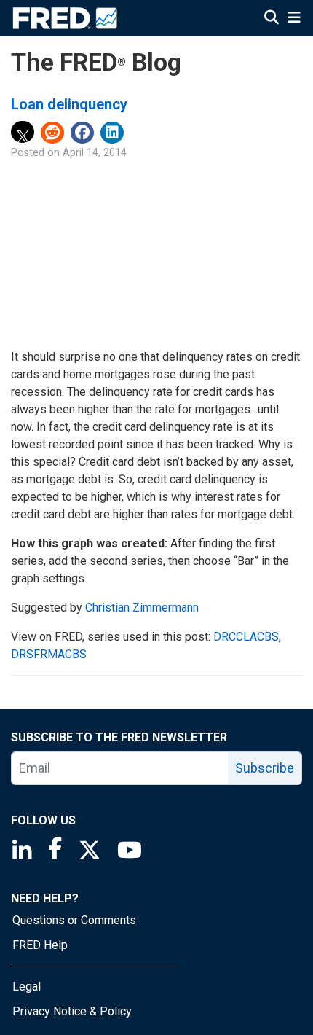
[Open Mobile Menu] (294, 19)
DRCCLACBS (246, 637)
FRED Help (40, 945)
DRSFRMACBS (49, 654)
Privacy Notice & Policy (72, 1011)
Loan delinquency (69, 104)
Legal (26, 986)
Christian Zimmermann (142, 607)
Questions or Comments (74, 920)
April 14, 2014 (95, 153)
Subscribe (264, 768)
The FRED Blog (96, 62)
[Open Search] (271, 19)
